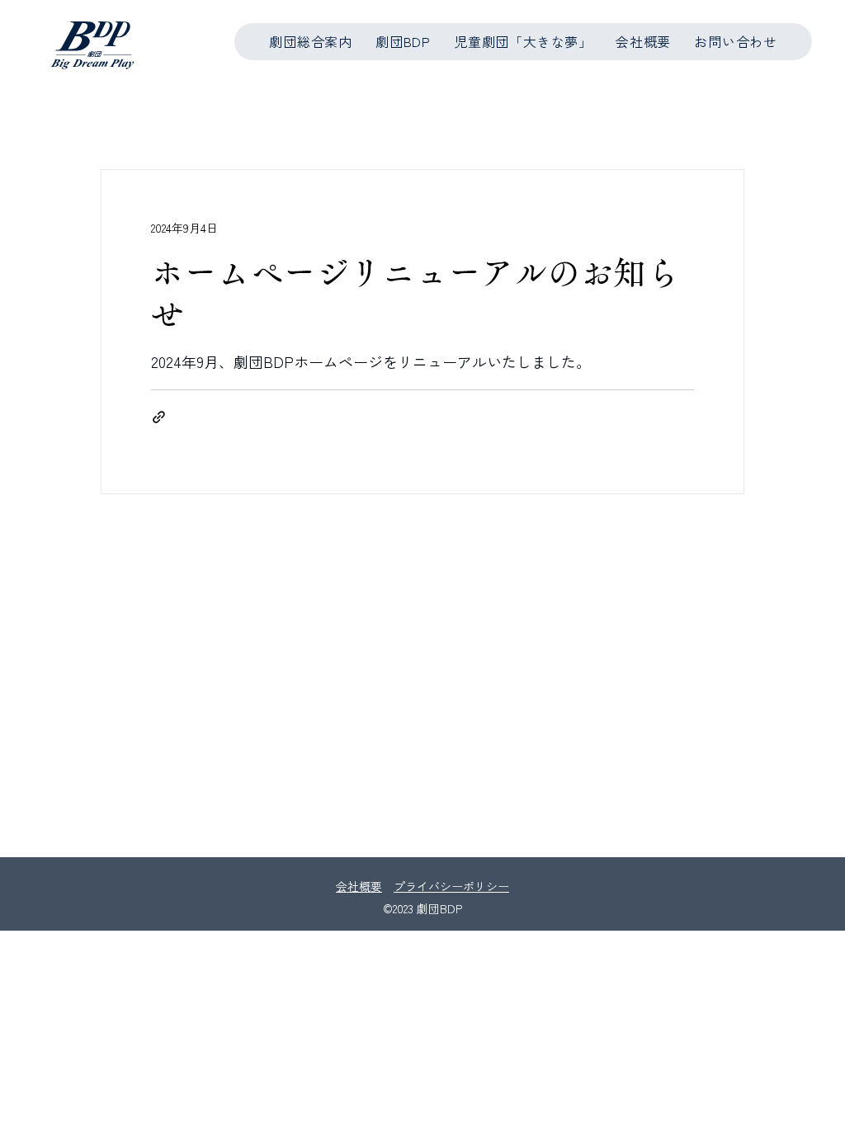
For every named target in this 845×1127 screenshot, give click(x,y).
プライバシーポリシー (451, 886)
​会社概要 (359, 886)
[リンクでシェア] (159, 417)
